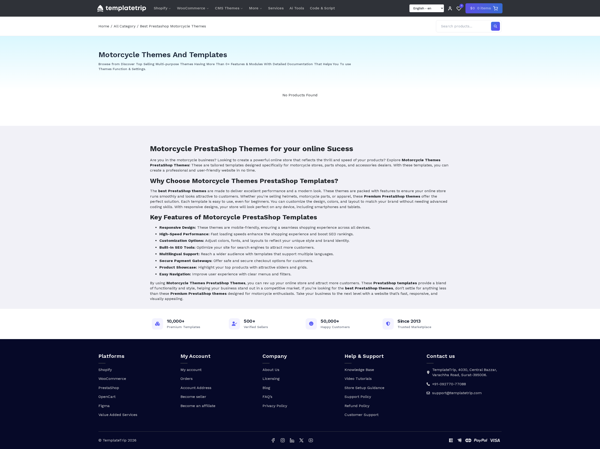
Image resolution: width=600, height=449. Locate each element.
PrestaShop (108, 387)
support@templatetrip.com (457, 393)
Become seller (193, 396)
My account (191, 369)
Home (103, 26)
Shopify (160, 8)
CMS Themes (227, 8)
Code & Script (322, 8)
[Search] (495, 26)
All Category (124, 26)
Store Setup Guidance (364, 387)
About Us (270, 369)
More (254, 8)
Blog (266, 387)
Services (276, 8)
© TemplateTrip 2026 (117, 440)
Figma (104, 406)
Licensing (271, 378)
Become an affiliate (197, 406)
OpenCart (107, 396)
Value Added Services (117, 414)
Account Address (195, 387)
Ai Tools (296, 8)
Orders (186, 378)
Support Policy (358, 396)
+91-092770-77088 (449, 384)
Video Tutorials (358, 378)
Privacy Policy (274, 406)
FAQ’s (267, 396)
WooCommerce (191, 8)
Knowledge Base (359, 369)
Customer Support (362, 414)
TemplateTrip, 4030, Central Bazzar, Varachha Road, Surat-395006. (464, 372)
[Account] (450, 8)
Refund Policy (357, 406)
